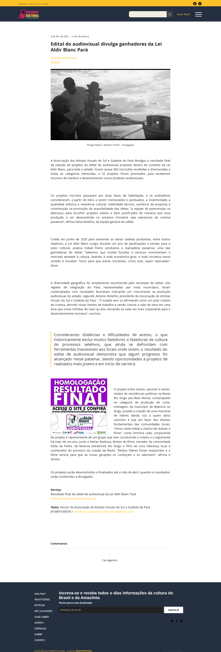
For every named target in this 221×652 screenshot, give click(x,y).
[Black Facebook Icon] (176, 621)
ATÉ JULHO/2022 (43, 611)
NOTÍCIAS (39, 605)
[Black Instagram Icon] (181, 621)
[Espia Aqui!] (198, 14)
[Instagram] (200, 3)
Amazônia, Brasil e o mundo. (33, 4)
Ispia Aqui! (40, 593)
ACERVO (39, 622)
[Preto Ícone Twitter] (172, 621)
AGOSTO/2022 (42, 599)
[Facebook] (195, 3)
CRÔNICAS (40, 628)
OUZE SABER (41, 616)
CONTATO (39, 640)
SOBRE (38, 634)
